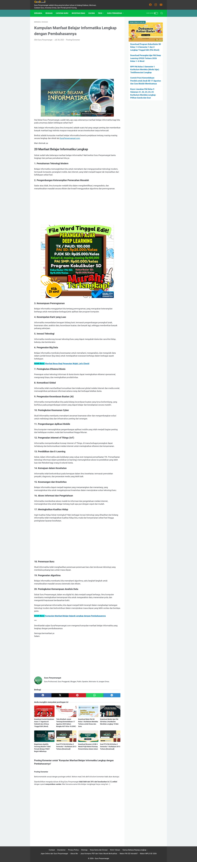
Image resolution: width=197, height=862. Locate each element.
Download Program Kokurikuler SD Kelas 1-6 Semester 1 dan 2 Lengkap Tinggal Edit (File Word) (145, 47)
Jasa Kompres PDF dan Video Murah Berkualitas (98, 854)
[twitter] (60, 695)
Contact (52, 850)
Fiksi (100, 13)
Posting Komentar (73, 40)
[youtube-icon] (161, 4)
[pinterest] (77, 695)
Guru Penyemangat (102, 858)
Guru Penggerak (114, 13)
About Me (74, 854)
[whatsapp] (94, 695)
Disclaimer (61, 850)
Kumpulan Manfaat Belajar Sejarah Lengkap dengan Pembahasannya (75, 616)
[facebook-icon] (150, 4)
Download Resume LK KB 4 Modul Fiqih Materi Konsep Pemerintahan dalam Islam (88, 746)
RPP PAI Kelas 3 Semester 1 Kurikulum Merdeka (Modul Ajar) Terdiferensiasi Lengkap (144, 69)
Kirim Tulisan (115, 850)
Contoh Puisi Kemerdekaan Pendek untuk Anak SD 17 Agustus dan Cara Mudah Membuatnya (145, 81)
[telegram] (111, 695)
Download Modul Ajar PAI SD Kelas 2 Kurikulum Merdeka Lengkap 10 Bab (109, 721)
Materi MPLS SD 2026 (148, 854)
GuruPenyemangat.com (97, 115)
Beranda (38, 13)
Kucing (91, 13)
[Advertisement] (77, 60)
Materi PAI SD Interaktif (128, 854)
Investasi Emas (78, 13)
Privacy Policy (73, 850)
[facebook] (42, 695)
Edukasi (48, 13)
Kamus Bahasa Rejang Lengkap (134, 850)
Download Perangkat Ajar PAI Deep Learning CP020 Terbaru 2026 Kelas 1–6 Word (145, 58)
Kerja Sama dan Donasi (99, 850)
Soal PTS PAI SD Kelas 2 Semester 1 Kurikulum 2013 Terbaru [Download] (110, 746)
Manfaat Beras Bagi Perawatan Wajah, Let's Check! (67, 363)
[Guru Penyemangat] (41, 1)
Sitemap (84, 850)
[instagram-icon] (155, 4)
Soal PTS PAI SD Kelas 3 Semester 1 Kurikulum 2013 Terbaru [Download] (66, 746)
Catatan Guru (62, 13)
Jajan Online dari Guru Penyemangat (54, 854)
